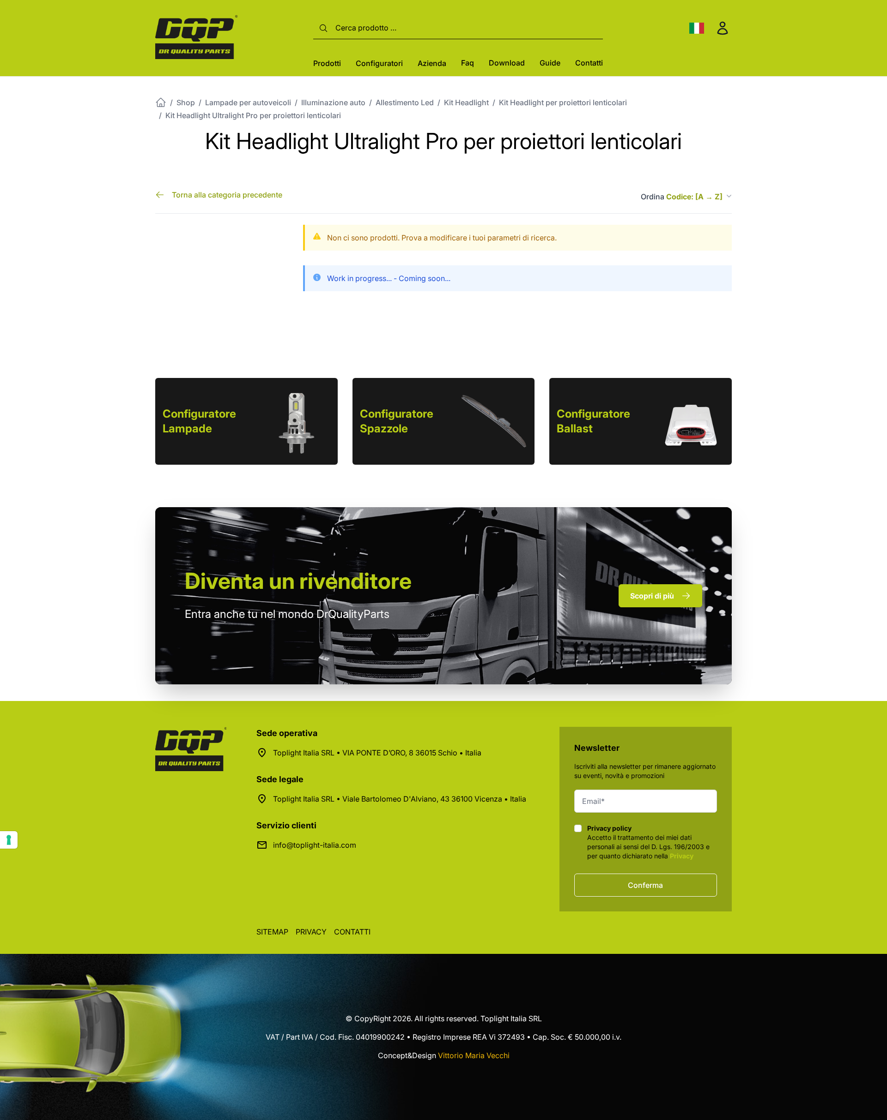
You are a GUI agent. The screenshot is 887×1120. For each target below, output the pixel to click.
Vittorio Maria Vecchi (474, 1055)
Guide (550, 62)
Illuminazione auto (333, 102)
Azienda (432, 63)
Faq (467, 62)
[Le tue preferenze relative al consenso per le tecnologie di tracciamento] (9, 840)
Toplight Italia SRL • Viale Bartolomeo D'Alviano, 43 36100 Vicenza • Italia (399, 798)
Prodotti (327, 63)
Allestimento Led (405, 102)
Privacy (681, 856)
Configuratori (379, 63)
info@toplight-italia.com (314, 845)
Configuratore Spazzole (396, 421)
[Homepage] (160, 102)
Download (507, 62)
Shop (185, 102)
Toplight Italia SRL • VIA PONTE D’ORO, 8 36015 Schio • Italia (377, 752)
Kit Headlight (466, 102)
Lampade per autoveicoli (248, 102)
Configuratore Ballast (593, 421)
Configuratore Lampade (199, 421)
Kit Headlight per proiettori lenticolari (563, 102)
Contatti (589, 62)
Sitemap (272, 931)
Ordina (682, 196)
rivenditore (298, 580)
